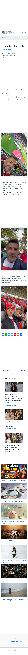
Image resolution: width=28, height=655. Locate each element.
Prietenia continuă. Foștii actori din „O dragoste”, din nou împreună (13, 424)
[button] (26, 38)
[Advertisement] (14, 15)
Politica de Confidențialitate (14, 641)
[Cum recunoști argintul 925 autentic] (14, 491)
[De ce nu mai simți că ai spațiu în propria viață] (14, 571)
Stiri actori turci (8, 405)
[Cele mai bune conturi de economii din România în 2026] (14, 511)
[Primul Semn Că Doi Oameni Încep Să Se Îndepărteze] (14, 532)
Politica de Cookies (14, 639)
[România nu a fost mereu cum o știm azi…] (14, 471)
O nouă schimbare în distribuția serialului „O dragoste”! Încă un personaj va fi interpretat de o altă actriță (13, 398)
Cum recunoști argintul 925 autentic (12, 501)
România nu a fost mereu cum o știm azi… (13, 480)
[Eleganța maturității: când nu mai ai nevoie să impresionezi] (14, 590)
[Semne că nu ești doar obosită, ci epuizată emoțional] (14, 552)
